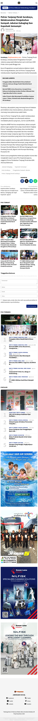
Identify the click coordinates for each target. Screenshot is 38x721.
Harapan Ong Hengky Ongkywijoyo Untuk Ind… (20, 445)
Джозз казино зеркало (20, 719)
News (26, 337)
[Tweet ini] (27, 181)
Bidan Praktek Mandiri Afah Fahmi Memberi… (20, 438)
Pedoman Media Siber (17, 712)
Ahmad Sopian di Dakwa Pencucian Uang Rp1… (20, 423)
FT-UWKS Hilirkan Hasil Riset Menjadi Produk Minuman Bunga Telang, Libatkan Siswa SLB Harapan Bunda (27, 264)
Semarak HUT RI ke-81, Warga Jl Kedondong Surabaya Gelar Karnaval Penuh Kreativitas (8, 263)
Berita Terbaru (13, 337)
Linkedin (11, 704)
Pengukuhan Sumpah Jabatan (21, 170)
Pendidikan (25, 377)
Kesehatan (21, 435)
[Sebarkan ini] (22, 181)
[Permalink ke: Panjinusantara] (3, 30)
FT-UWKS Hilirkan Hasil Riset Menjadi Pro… (21, 381)
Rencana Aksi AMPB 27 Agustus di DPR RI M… (22, 363)
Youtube (29, 704)
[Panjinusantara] (19, 3)
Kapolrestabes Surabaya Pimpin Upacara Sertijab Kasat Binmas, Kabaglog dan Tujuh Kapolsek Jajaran (9, 190)
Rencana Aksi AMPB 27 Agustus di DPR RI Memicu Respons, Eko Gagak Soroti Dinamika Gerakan (28, 242)
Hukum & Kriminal (23, 352)
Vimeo (29, 701)
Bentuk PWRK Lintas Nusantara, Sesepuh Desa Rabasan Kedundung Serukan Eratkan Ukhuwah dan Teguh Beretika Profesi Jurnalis (18, 91)
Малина (25, 720)
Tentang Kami (7, 712)
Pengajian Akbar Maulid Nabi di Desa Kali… (21, 340)
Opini (23, 361)
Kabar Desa (21, 337)
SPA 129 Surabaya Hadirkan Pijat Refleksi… (20, 415)
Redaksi (31, 712)
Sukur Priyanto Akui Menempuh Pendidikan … (19, 356)
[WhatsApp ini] (35, 181)
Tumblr (11, 701)
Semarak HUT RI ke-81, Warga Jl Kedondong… (19, 372)
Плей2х (14, 718)
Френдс (11, 720)
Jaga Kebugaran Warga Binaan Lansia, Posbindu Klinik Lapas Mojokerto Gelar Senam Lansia (28, 190)
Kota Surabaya (6, 170)
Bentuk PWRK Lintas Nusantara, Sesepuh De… (19, 347)
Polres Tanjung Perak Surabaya (11, 173)
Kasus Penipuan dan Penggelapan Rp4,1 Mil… (20, 430)
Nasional (20, 368)
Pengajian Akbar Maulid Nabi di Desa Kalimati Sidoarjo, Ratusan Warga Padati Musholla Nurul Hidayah (17, 84)
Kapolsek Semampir (21, 167)
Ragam (29, 368)
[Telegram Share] (31, 181)
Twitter (29, 698)
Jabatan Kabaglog (7, 167)
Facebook (11, 698)
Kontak (26, 712)
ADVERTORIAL (12, 412)
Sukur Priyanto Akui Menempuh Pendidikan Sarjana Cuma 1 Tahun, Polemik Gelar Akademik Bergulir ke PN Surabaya (18, 98)
